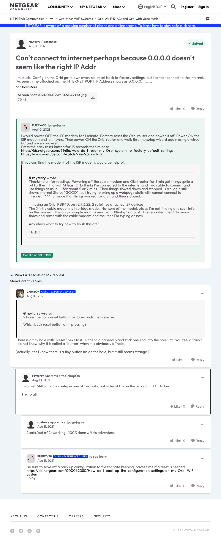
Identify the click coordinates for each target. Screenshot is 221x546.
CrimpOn (33, 291)
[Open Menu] (208, 19)
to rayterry (56, 125)
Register (187, 7)
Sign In (203, 7)
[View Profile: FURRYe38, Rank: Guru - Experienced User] (31, 458)
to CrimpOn (70, 375)
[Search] (173, 6)
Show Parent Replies (26, 281)
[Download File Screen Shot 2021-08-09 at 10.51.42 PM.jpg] (93, 97)
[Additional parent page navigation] (51, 19)
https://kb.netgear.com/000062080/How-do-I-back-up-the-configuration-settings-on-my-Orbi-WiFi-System (111, 472)
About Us (18, 516)
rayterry (34, 41)
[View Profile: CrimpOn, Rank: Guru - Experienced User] (20, 293)
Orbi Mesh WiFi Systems (76, 19)
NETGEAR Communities (27, 19)
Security (102, 516)
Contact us (47, 516)
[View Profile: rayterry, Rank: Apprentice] (21, 43)
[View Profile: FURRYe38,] (25, 127)
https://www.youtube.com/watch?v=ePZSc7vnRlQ (62, 154)
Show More (28, 87)
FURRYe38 (39, 125)
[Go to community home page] (24, 6)
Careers (76, 516)
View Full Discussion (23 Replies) (39, 275)
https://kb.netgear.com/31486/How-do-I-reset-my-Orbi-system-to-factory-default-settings (97, 150)
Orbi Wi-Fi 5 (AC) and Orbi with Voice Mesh (128, 19)
